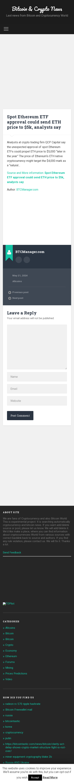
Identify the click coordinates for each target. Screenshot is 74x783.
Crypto (9, 645)
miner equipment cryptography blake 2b (28, 756)
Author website (27, 260)
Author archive (18, 260)
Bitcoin (9, 633)
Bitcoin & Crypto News (37, 8)
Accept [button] (35, 777)
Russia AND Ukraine (17, 762)
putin (8, 738)
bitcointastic (12, 721)
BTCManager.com (27, 189)
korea (8, 726)
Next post (17, 297)
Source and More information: (36, 177)
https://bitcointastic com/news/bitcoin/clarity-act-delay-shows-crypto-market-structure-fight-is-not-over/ (35, 747)
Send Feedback (12, 552)
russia (9, 715)
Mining (9, 667)
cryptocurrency (14, 732)
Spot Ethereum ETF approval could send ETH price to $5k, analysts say (34, 122)
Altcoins (17, 281)
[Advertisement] (37, 73)
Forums (10, 662)
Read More (50, 777)
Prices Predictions (16, 673)
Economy (11, 650)
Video (8, 679)
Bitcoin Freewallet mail (18, 709)
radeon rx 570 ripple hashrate (22, 704)
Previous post (20, 292)
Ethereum (11, 656)
